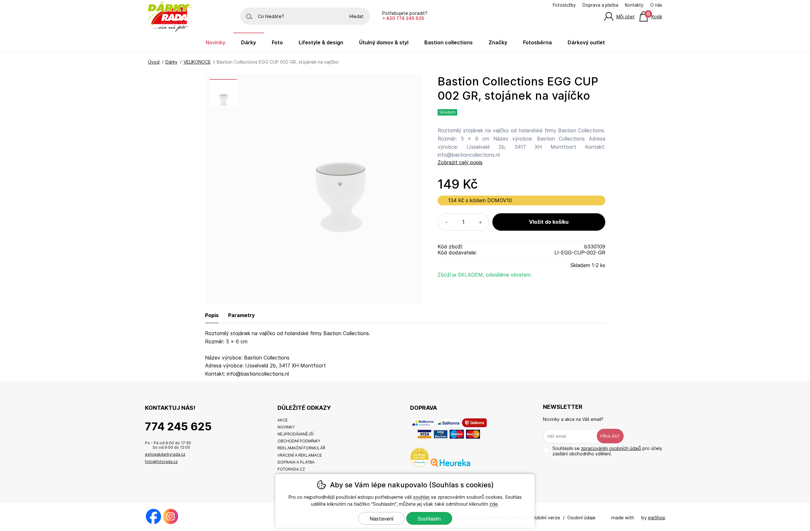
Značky (498, 42)
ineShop (656, 517)
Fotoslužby (564, 5)
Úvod (153, 62)
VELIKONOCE (197, 62)
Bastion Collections (448, 42)
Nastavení (381, 518)
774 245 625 (178, 426)
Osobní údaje (581, 517)
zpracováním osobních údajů (611, 448)
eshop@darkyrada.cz (165, 454)
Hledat (356, 16)
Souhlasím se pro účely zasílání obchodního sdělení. (607, 451)
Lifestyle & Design (321, 42)
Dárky (171, 62)
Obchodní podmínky (298, 441)
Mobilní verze (546, 517)
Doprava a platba (600, 5)
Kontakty (634, 5)
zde (493, 504)
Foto (277, 42)
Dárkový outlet (586, 42)
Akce (282, 420)
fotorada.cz (291, 469)
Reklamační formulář (301, 448)
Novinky (215, 42)
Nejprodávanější (295, 434)
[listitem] (223, 92)
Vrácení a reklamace (299, 455)
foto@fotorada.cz (161, 461)
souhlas (421, 497)
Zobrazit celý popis (460, 162)
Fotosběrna (537, 42)
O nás (656, 5)
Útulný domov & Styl (383, 42)
